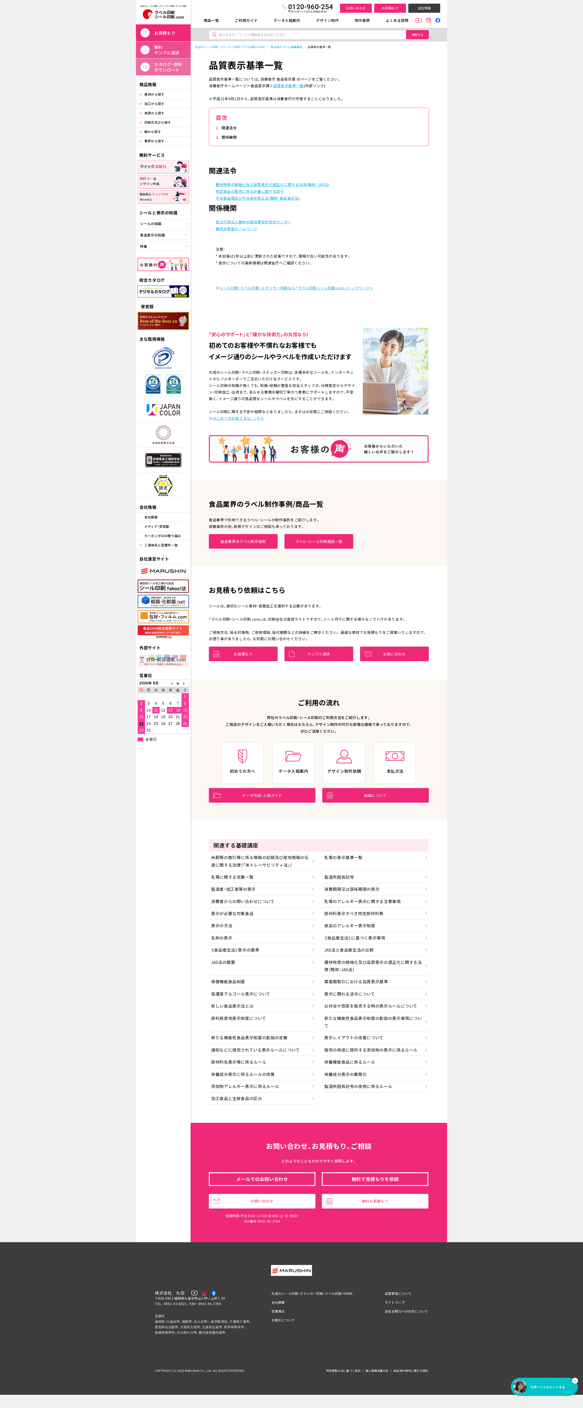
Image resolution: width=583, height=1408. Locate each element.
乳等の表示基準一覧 (343, 857)
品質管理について (398, 1293)
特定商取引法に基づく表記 (343, 1370)
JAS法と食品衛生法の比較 (349, 950)
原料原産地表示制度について (238, 1018)
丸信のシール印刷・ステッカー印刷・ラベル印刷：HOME (230, 47)
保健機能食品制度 (228, 981)
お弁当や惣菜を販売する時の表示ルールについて (370, 1006)
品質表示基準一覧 (288, 85)
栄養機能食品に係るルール (349, 1062)
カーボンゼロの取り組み (162, 535)
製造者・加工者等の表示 (233, 889)
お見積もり (390, 8)
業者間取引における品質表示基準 (356, 981)
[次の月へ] (185, 683)
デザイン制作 (327, 20)
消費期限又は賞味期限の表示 (351, 889)
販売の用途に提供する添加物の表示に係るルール (371, 1050)
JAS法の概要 (223, 962)
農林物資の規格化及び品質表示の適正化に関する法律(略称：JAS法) (273, 184)
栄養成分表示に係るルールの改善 (243, 1074)
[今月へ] (178, 683)
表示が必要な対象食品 (232, 913)
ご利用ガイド (246, 20)
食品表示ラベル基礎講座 (286, 47)
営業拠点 (278, 1311)
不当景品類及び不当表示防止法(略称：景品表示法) (258, 198)
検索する (417, 35)
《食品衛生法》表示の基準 (235, 950)
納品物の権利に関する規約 (411, 1370)
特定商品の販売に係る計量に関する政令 (250, 191)
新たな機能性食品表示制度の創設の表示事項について (373, 1021)
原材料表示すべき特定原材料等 (354, 913)
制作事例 (362, 20)
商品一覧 (211, 20)
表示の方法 (221, 925)
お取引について (283, 1320)
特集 (143, 246)
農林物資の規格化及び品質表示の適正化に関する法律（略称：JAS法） (373, 965)
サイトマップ (395, 1302)
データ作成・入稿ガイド (262, 795)
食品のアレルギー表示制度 (349, 925)
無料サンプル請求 (166, 50)
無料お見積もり (375, 1201)
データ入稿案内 (287, 20)
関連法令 (229, 128)
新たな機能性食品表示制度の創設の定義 (249, 1037)
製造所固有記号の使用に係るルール (358, 1086)
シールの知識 (150, 223)
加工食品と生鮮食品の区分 (236, 1098)
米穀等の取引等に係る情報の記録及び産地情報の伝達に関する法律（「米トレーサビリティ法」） (260, 861)
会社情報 (424, 8)
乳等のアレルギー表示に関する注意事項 (362, 901)
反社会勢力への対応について (406, 1311)
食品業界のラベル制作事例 (243, 541)
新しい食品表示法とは (232, 1006)
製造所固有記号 (339, 877)
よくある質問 (397, 20)
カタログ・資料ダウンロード (168, 67)
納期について (375, 795)
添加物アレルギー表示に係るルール (245, 1086)
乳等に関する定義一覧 (232, 877)
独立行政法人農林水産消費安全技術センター (254, 222)
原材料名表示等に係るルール (238, 1062)
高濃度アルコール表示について (240, 994)
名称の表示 (221, 938)
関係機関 (229, 137)
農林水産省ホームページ (236, 228)
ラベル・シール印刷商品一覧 (319, 541)
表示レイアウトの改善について (354, 1037)
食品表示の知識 (152, 235)
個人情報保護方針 (377, 1370)
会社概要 (151, 517)
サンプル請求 (318, 654)
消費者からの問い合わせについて (243, 901)
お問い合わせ (356, 8)
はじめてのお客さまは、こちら (238, 418)
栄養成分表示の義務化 (345, 1074)
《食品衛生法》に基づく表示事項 (354, 938)
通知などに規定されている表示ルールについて (255, 1050)
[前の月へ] (170, 683)
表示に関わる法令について (349, 994)
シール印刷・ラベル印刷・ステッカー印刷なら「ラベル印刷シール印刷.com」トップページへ (296, 288)
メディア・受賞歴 (156, 526)
